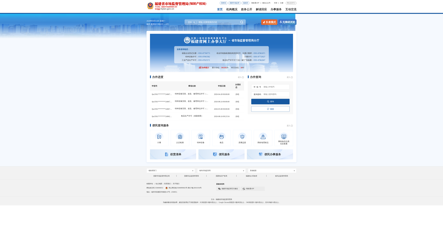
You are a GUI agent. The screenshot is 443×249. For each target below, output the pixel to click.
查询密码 (257, 94)
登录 (275, 3)
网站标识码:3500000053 (155, 188)
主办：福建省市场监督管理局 (221, 199)
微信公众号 (266, 3)
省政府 (245, 3)
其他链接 (253, 170)
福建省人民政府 (251, 176)
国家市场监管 (234, 3)
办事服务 (276, 9)
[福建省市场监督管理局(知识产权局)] (184, 5)
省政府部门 (152, 170)
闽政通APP (255, 3)
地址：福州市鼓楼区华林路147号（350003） (162, 192)
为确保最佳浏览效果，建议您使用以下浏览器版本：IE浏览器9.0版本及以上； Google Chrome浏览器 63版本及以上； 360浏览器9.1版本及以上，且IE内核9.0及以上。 (221, 202)
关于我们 (176, 184)
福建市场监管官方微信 (230, 189)
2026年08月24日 (153, 21)
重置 (272, 109)
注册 (281, 3)
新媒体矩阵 (220, 184)
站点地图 (159, 184)
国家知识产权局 (221, 176)
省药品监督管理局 (281, 176)
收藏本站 (150, 184)
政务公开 (246, 9)
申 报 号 (257, 87)
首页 (220, 9)
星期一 (162, 21)
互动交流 (290, 9)
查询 (272, 101)
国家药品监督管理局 (191, 176)
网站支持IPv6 (291, 3)
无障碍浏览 (288, 22)
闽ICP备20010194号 (195, 188)
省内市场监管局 (205, 170)
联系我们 (167, 184)
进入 (240, 77)
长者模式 (271, 22)
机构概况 (231, 9)
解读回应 (261, 9)
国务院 (223, 3)
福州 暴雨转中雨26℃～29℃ (158, 24)
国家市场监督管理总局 (161, 176)
